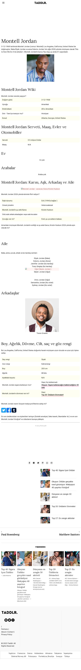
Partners (4, 629)
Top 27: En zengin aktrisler (63, 518)
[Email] (51, 463)
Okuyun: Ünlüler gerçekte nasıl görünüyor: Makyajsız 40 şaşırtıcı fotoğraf (63, 484)
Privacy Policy (6, 634)
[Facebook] (29, 463)
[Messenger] (33, 463)
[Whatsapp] (47, 463)
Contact (10, 632)
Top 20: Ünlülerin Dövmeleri (63, 506)
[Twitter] (38, 463)
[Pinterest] (42, 463)
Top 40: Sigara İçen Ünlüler (63, 470)
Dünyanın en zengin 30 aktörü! (39, 572)
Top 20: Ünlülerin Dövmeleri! (52, 395)
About (3, 632)
